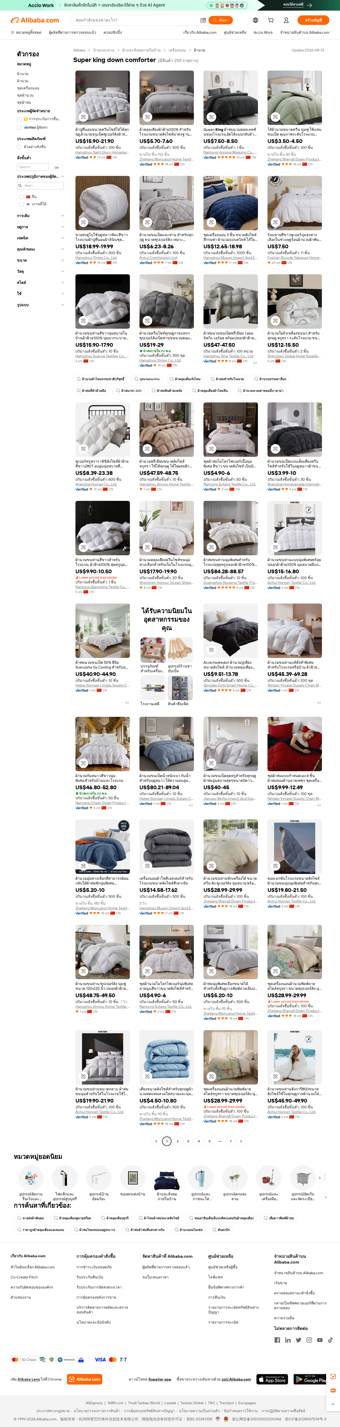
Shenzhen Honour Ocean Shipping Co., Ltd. (166, 582)
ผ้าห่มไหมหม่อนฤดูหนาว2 (97, 1230)
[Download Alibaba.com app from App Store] (272, 1379)
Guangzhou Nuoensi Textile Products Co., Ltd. (230, 582)
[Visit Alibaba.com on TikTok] (330, 1340)
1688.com (115, 1403)
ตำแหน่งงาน (21, 1297)
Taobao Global (191, 1403)
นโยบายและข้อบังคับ (93, 1322)
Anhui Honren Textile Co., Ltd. (291, 582)
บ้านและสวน (103, 50)
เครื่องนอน (177, 50)
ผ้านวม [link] (199, 50)
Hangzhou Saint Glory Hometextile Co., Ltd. (102, 152)
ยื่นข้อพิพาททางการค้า (226, 1287)
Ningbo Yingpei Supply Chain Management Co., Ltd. (294, 685)
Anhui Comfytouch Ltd (158, 257)
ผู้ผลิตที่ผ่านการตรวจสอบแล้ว (166, 1267)
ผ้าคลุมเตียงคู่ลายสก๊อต (75, 1218)
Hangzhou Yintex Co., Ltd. (96, 257)
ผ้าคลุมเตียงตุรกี (118, 1218)
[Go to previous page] (156, 1141)
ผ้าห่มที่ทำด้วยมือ (94, 391)
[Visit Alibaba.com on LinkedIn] (288, 1340)
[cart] (272, 21)
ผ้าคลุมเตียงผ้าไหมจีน (213, 391)
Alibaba (79, 50)
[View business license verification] (217, 1419)
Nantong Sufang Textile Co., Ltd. (229, 484)
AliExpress (94, 1403)
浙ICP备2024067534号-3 (305, 1419)
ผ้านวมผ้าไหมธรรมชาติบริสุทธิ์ (103, 379)
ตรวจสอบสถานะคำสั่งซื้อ (294, 1293)
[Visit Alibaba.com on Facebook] (277, 1340)
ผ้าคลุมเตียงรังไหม (188, 379)
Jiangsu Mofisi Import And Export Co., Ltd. (230, 798)
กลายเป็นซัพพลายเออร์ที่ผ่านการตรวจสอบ (300, 1305)
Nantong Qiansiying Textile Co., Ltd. (102, 587)
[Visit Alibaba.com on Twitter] (298, 1340)
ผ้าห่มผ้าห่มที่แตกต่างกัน (147, 1230)
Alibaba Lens (29, 1379)
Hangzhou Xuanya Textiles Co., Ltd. (102, 356)
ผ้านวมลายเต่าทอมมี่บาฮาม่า (263, 391)
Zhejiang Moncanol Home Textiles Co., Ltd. (166, 159)
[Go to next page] (241, 1141)
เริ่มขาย (280, 1283)
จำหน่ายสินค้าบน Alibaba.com (298, 1273)
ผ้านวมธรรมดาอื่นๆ (273, 379)
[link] (333, 1376)
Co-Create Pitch (24, 1277)
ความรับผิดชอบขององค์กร (32, 1287)
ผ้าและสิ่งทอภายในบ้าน (141, 50)
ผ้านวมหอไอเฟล (191, 1230)
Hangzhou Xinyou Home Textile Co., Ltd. (166, 484)
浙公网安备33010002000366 (257, 1419)
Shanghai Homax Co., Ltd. (96, 484)
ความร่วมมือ (284, 1318)
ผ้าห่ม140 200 (131, 391)
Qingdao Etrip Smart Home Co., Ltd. (230, 685)
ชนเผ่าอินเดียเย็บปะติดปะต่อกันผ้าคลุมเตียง (224, 1218)
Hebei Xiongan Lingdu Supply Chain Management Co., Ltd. (102, 685)
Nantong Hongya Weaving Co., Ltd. (230, 152)
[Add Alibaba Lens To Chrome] (84, 1379)
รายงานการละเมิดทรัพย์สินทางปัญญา (233, 1309)
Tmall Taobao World (144, 1403)
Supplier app (159, 1379)
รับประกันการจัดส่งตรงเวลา (99, 1287)
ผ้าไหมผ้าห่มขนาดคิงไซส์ (161, 1218)
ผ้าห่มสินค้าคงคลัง (169, 391)
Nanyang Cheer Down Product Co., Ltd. (102, 803)
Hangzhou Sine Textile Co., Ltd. (228, 356)
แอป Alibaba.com (236, 1379)
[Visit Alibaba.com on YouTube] (320, 1340)
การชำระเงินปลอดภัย (94, 1267)
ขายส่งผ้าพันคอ (33, 1218)
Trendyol (226, 1403)
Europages (247, 1403)
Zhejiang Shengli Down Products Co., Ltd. (294, 159)
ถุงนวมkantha (150, 379)
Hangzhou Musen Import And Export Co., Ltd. (230, 257)
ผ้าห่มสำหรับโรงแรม (230, 379)
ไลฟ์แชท (215, 1277)
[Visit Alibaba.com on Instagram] (309, 1340)
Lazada (170, 1403)
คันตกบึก (224, 1230)
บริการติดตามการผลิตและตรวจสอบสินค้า (102, 1309)
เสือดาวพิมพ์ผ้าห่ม (281, 1218)
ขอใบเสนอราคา (155, 1277)
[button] (203, 20)
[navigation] (40, 596)
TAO (211, 1403)
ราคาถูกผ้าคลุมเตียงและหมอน (43, 1230)
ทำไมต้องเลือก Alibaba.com (33, 1267)
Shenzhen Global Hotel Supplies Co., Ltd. (294, 356)
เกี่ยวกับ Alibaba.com (28, 1256)
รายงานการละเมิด (223, 1322)
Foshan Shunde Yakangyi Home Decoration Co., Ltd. (294, 257)
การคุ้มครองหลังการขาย (96, 1297)
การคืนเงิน (217, 1297)
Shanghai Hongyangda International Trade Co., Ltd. (294, 484)
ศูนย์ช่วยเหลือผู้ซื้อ (222, 1267)
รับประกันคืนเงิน (89, 1277)
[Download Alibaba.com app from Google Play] (311, 1379)
